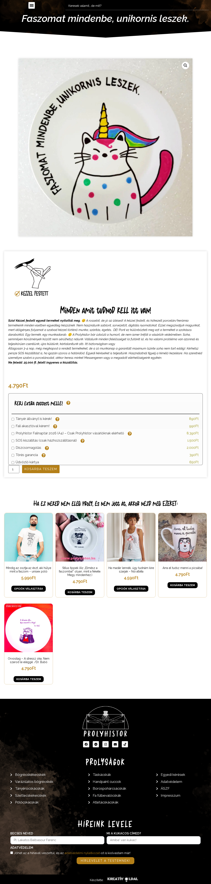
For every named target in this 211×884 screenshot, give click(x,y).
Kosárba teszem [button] (80, 592)
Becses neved (21, 833)
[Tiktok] (125, 744)
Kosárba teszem (41, 469)
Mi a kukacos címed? (124, 833)
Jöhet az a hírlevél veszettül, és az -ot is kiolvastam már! (72, 853)
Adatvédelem (21, 848)
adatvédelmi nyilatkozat (82, 853)
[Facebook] (86, 744)
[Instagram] (105, 744)
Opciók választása (28, 588)
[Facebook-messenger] (96, 744)
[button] (31, 5)
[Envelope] (115, 744)
